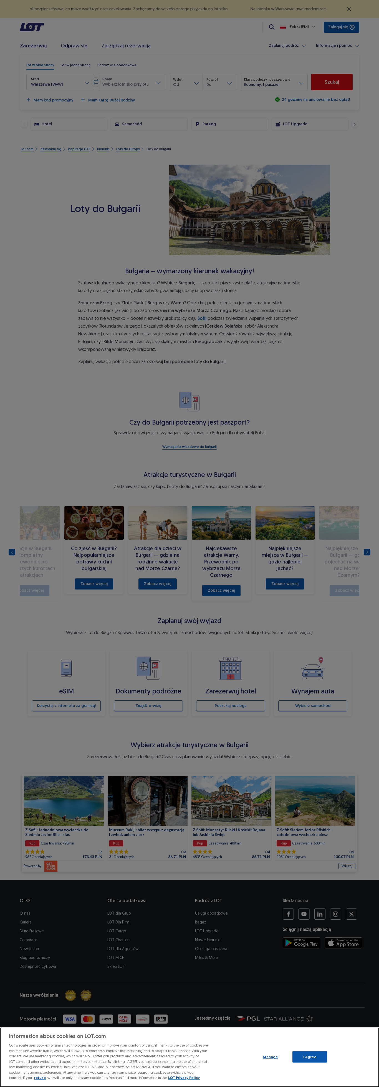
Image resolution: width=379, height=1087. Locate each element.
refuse (40, 1078)
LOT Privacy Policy (184, 1078)
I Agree (309, 1057)
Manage (270, 1057)
